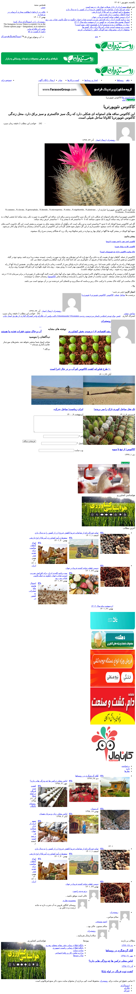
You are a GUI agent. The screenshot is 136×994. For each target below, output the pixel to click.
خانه (133, 97)
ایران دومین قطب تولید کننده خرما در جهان (111, 17)
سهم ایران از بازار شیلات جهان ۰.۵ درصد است (106, 7)
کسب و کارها (73, 80)
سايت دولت (78, 950)
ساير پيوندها (78, 955)
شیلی (116, 295)
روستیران (111, 140)
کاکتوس (110, 295)
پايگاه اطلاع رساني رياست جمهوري (68, 948)
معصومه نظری (69, 900)
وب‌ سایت (79, 450)
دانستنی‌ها (107, 80)
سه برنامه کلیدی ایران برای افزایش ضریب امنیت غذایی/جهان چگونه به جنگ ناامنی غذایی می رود (87, 19)
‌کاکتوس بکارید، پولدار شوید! (125, 247)
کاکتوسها (52, 276)
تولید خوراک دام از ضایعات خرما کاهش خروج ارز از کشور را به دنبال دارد (98, 9)
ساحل (122, 295)
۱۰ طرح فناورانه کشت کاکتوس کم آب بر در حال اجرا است (80, 369)
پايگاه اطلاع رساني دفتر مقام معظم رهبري (64, 945)
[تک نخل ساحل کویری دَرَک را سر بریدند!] (109, 404)
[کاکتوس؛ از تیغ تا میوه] (109, 444)
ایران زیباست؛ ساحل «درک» (68, 409)
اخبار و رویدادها (91, 80)
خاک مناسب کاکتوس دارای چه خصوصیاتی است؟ (117, 252)
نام (81, 436)
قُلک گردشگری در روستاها (86, 776)
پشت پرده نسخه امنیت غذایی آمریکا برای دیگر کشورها (106, 27)
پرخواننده (126, 766)
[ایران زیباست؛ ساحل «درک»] (57, 404)
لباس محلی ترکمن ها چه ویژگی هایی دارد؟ (48, 781)
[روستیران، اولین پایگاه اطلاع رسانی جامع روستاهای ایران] (115, 51)
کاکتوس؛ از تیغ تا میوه (123, 449)
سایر (60, 80)
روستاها (120, 80)
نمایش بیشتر (129, 313)
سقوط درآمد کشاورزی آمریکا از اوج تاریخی (111, 12)
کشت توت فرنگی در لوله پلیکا (33, 791)
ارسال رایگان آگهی (46, 80)
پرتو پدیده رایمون (80, 891)
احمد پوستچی (101, 921)
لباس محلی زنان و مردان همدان (53, 814)
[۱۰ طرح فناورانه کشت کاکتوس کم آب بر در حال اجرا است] (85, 364)
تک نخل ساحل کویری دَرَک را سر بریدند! (114, 409)
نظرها (127, 771)
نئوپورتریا (86, 295)
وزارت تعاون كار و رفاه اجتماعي (69, 953)
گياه (124, 100)
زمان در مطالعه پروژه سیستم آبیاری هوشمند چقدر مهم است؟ (102, 24)
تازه (128, 769)
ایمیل (80, 443)
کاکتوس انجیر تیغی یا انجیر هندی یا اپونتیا (120, 242)
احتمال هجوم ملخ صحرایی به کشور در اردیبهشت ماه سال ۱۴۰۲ (102, 22)
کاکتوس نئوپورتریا (98, 295)
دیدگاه (46, 349)
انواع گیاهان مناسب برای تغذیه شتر (114, 14)
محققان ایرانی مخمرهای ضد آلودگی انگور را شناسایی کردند (104, 30)
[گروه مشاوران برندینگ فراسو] (86, 95)
